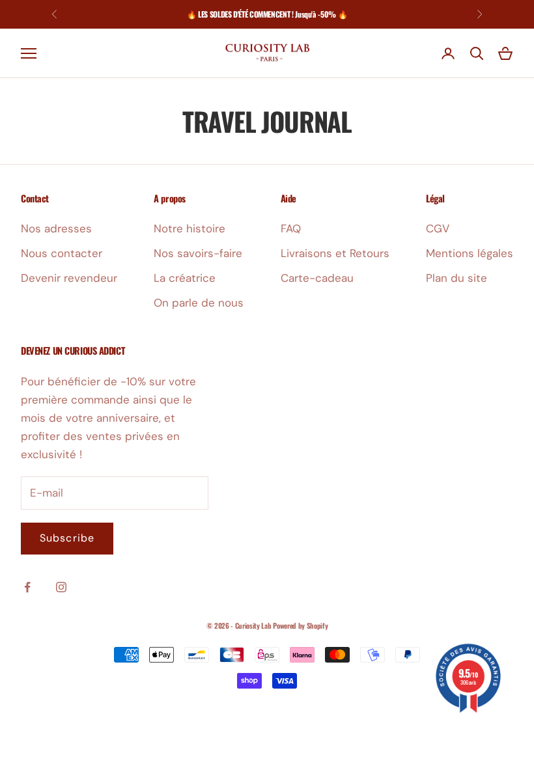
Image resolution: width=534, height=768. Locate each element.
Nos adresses (56, 228)
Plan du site (456, 278)
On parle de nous (199, 302)
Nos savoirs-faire (198, 253)
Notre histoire (189, 228)
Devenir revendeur (69, 278)
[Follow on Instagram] (61, 587)
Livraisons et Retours (335, 253)
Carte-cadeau (317, 278)
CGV (437, 228)
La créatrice (185, 278)
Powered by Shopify (300, 625)
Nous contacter (61, 253)
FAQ (291, 228)
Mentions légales (469, 253)
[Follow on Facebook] (27, 587)
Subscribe (67, 538)
